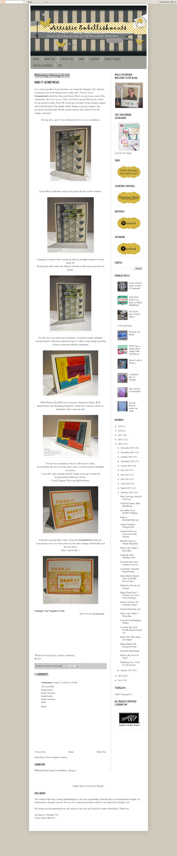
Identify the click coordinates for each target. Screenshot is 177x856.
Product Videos (112, 59)
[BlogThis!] (72, 666)
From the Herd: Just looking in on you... (129, 563)
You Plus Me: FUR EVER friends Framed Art (131, 630)
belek (43, 702)
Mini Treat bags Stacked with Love (130, 497)
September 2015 (128, 461)
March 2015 (126, 487)
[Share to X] (74, 666)
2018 (120, 430)
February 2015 (127, 492)
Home (36, 59)
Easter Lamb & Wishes (135, 361)
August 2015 (127, 465)
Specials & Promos (42, 65)
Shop (81, 59)
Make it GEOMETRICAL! (129, 518)
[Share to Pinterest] (80, 666)
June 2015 (125, 474)
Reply (43, 706)
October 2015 (127, 456)
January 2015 (127, 670)
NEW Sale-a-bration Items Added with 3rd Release (135, 349)
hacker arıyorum (48, 692)
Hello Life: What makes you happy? (130, 638)
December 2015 (128, 447)
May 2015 (125, 479)
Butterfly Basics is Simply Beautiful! (129, 542)
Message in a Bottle (134, 333)
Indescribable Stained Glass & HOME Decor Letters (129, 578)
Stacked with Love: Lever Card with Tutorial (128, 534)
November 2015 (128, 452)
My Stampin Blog (98, 614)
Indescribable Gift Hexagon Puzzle (128, 645)
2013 (120, 680)
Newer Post (40, 751)
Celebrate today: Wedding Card (127, 556)
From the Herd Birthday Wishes (130, 621)
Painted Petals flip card (130, 609)
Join (60, 65)
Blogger (100, 785)
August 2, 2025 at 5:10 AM (65, 682)
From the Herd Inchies (130, 650)
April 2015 (126, 483)
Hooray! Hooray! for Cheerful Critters (129, 603)
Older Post (101, 751)
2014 (120, 675)
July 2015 (125, 470)
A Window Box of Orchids (134, 377)
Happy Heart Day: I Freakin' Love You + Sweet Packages (130, 595)
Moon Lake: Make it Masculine (129, 549)
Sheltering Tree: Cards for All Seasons (130, 663)
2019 (120, 426)
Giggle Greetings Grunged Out (127, 525)
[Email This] (69, 666)
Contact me (67, 59)
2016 (120, 439)
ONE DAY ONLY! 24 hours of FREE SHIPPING (135, 301)
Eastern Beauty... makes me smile (133, 406)
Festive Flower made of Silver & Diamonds (135, 285)
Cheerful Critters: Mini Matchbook (130, 504)
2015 (120, 443)
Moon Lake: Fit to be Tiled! (129, 656)
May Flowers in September (134, 390)
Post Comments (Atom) (56, 757)
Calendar (94, 59)
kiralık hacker (47, 689)
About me (50, 59)
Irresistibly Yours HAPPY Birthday (129, 511)
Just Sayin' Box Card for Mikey (134, 314)
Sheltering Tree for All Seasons (130, 586)
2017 (120, 435)
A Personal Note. (125, 325)
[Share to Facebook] (77, 666)
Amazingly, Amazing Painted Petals (129, 570)
